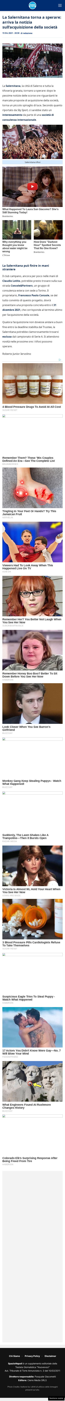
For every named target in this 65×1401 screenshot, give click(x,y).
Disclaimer (50, 1356)
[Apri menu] (60, 5)
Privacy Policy (32, 1356)
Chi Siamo (14, 1356)
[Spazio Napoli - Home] (32, 5)
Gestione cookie (56, 1398)
